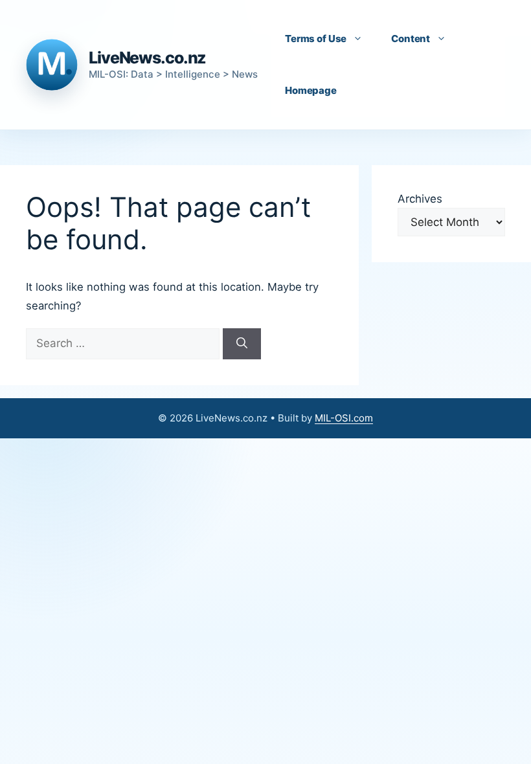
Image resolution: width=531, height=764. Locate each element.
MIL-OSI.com (344, 418)
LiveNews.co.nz (147, 57)
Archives (420, 198)
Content (410, 38)
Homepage (311, 90)
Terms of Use (315, 38)
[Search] (242, 343)
